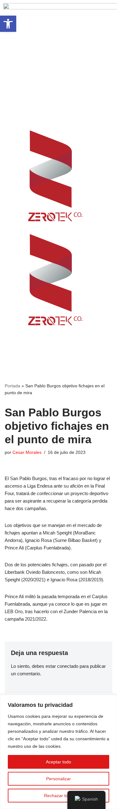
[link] (8, 24)
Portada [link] (12, 385)
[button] (58, 100)
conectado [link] (67, 666)
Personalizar (58, 778)
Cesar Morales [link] (26, 452)
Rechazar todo (58, 795)
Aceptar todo (58, 761)
